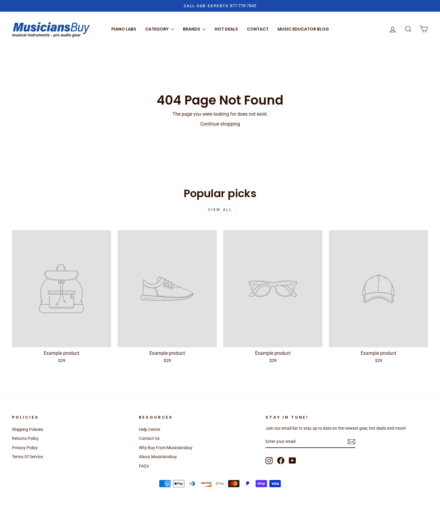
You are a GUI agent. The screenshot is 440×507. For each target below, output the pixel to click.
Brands (192, 29)
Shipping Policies (27, 429)
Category (157, 29)
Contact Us (149, 438)
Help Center (149, 429)
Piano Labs (123, 29)
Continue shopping (220, 124)
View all (220, 210)
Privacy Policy (25, 447)
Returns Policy (25, 438)
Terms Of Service (27, 456)
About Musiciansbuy (158, 456)
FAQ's (144, 466)
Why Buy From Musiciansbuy (165, 447)
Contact (257, 29)
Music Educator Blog (303, 29)
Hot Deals (226, 29)
